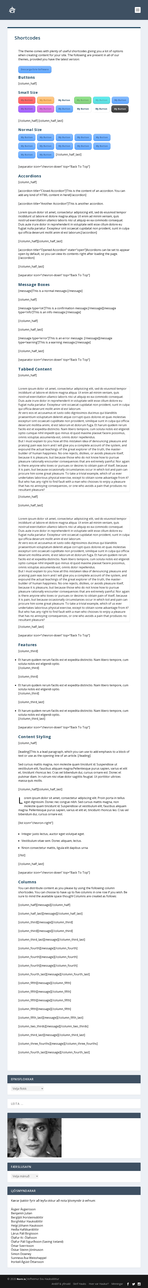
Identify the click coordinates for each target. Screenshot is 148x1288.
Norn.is (21, 1279)
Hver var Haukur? (99, 1283)
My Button (27, 100)
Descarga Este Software (35, 69)
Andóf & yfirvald (61, 1283)
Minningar (117, 1283)
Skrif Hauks (79, 1283)
